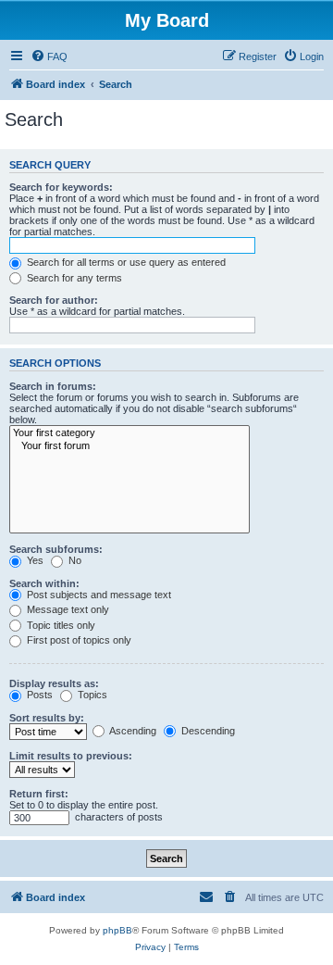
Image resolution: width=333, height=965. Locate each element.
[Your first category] (129, 433)
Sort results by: (46, 717)
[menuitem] (49, 56)
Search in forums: (52, 386)
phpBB (117, 930)
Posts (38, 694)
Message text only (66, 609)
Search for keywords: (61, 187)
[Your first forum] (129, 446)
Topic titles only (59, 625)
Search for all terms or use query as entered (125, 262)
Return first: (38, 793)
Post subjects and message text (97, 594)
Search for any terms (73, 277)
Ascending (131, 730)
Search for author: (53, 300)
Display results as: (54, 683)
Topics (91, 694)
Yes (33, 560)
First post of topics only (77, 639)
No (73, 560)
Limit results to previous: (70, 755)
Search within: (44, 583)
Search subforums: (56, 549)
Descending (207, 730)
